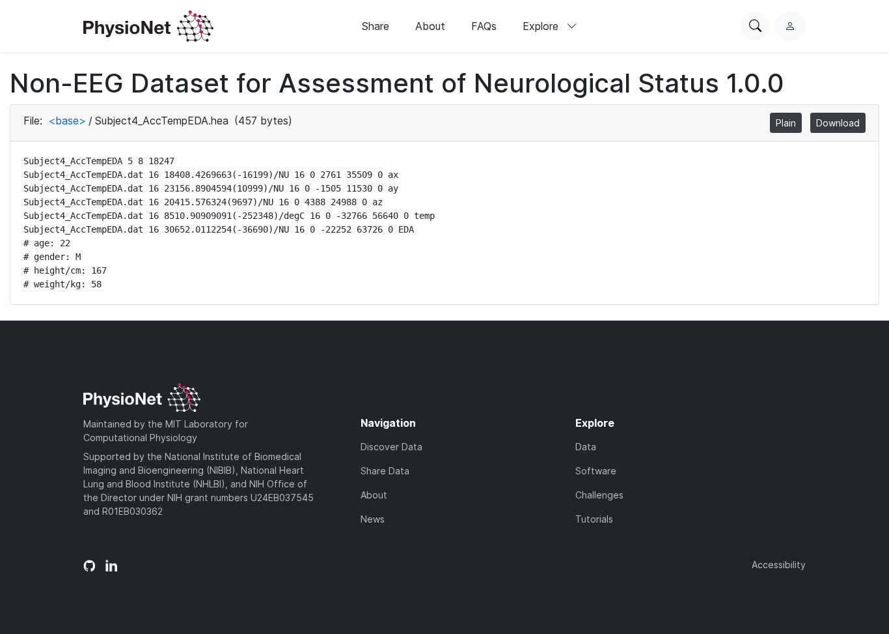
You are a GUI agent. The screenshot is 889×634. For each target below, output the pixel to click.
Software (595, 470)
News (373, 519)
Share (375, 26)
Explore (542, 26)
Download (838, 122)
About (430, 26)
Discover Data (391, 446)
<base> (67, 120)
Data (585, 446)
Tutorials (594, 519)
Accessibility (779, 564)
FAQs (484, 26)
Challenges (599, 494)
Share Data (385, 470)
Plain (786, 122)
